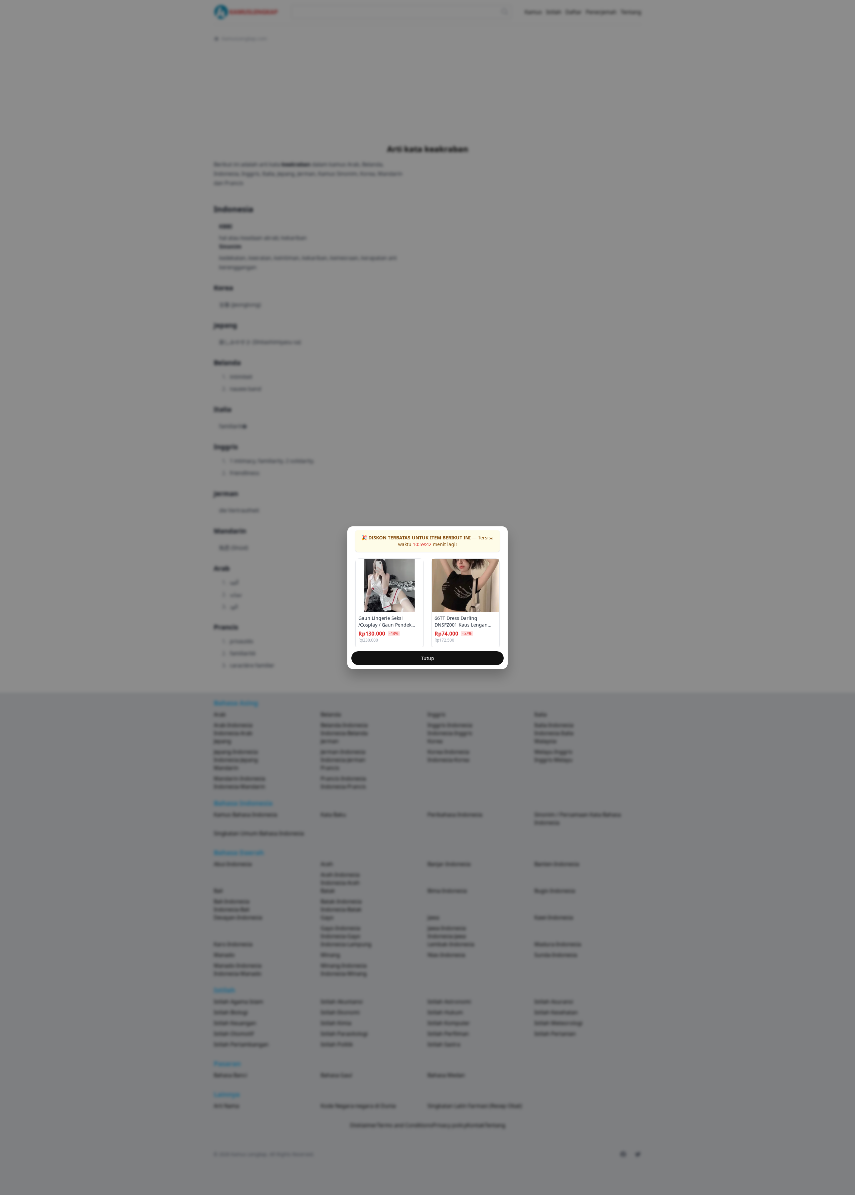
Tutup (427, 658)
